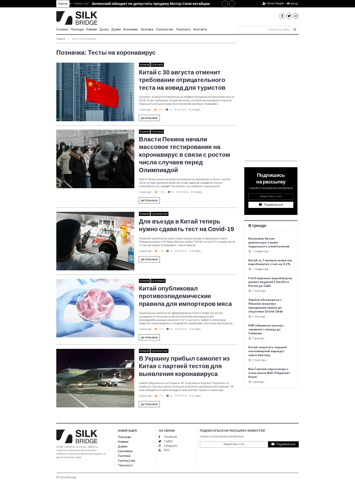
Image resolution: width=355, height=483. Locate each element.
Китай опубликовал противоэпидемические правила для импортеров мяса (185, 296)
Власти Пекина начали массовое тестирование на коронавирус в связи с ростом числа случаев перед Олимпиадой (184, 154)
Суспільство (159, 213)
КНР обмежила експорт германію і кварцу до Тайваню (266, 329)
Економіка (158, 280)
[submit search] (294, 29)
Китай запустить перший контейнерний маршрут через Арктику (267, 351)
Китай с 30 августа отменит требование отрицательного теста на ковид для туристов (182, 80)
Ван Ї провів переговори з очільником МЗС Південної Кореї (269, 373)
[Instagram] (296, 16)
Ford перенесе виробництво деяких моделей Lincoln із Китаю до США (270, 282)
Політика (157, 64)
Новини (60, 38)
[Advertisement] (270, 99)
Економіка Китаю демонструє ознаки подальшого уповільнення (268, 242)
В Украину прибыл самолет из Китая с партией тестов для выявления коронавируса (184, 366)
